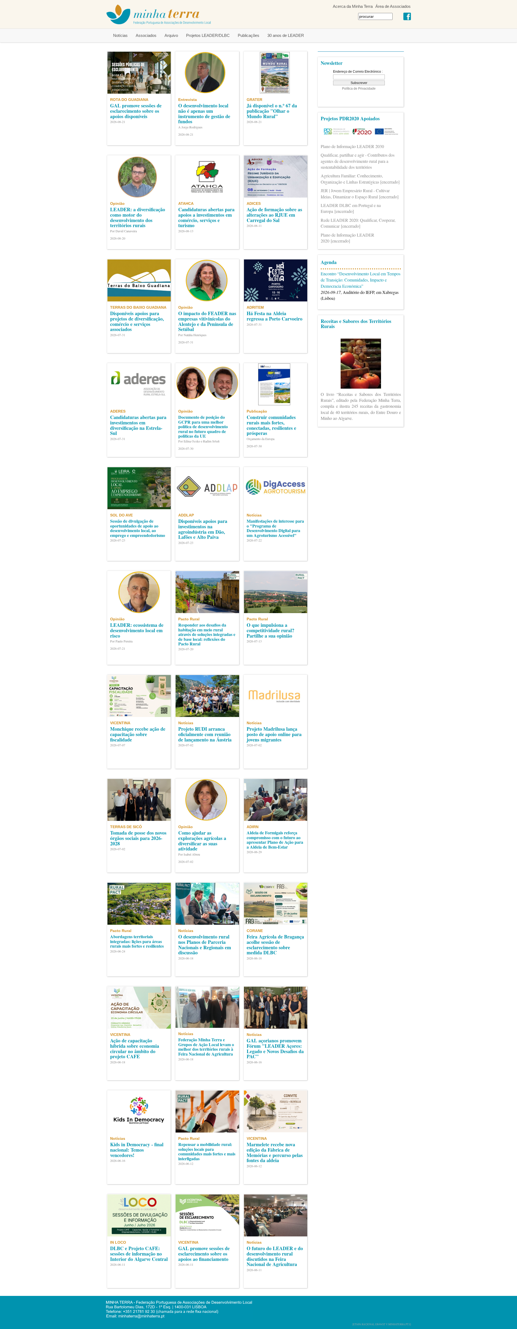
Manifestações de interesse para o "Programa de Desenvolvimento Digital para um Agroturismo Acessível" (275, 528)
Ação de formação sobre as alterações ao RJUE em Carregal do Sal (274, 215)
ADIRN (252, 827)
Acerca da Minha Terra (353, 6)
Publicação (257, 411)
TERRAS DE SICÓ (126, 827)
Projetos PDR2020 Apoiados (350, 118)
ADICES (254, 203)
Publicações (248, 35)
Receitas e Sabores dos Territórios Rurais (356, 324)
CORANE (255, 931)
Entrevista (187, 99)
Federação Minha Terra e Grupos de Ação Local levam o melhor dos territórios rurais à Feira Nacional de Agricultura (206, 1046)
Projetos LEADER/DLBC (208, 35)
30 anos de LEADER (285, 35)
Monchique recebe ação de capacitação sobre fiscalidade (137, 734)
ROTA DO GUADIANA (129, 99)
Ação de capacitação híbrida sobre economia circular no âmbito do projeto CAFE (134, 1048)
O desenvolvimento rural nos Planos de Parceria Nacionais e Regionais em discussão (204, 944)
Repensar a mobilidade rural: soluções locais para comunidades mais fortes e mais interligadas (206, 1151)
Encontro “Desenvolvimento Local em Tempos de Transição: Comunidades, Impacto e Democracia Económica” (360, 280)
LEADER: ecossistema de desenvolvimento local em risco (136, 630)
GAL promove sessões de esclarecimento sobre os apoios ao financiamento (204, 1254)
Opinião (117, 203)
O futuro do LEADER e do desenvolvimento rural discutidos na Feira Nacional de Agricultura (275, 1256)
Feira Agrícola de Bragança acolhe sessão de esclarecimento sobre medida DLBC (275, 944)
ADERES (117, 411)
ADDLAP (186, 515)
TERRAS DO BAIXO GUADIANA (138, 307)
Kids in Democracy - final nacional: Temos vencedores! (136, 1150)
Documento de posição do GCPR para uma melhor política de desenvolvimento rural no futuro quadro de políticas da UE (203, 426)
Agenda (329, 262)
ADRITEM (255, 307)
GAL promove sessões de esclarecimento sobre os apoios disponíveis (136, 111)
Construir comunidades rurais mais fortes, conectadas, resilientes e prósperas (271, 425)
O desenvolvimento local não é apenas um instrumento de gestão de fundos (204, 113)
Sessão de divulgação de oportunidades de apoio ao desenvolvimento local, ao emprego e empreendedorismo (137, 528)
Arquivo (171, 35)
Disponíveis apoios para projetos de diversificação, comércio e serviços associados (137, 321)
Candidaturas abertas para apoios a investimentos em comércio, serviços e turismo (206, 217)
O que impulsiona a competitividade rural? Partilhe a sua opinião (270, 630)
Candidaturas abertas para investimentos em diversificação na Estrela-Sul (138, 425)
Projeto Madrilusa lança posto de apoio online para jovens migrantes (274, 734)
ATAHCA (186, 203)
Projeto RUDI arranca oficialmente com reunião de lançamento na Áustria (205, 734)
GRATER (254, 99)
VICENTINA (120, 723)
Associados (146, 35)
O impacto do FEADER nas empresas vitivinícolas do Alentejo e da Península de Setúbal (207, 321)
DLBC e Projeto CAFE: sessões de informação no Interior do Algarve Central (139, 1254)
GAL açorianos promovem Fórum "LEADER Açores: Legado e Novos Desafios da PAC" (275, 1048)
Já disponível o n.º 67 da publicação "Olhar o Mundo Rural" (272, 111)
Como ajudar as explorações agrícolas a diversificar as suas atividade (202, 840)
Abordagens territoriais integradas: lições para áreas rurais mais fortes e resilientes (137, 941)
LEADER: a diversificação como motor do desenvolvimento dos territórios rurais (137, 217)
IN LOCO (118, 1242)
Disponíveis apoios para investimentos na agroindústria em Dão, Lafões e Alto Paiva (202, 529)
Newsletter (332, 62)
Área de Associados (393, 6)
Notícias (120, 35)
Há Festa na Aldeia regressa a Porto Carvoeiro (274, 316)
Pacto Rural (189, 619)
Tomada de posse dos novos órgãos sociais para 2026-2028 (138, 838)
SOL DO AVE (121, 515)
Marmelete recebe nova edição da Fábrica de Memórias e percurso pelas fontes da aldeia (275, 1152)
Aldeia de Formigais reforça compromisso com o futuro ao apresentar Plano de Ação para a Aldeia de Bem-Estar (275, 839)
